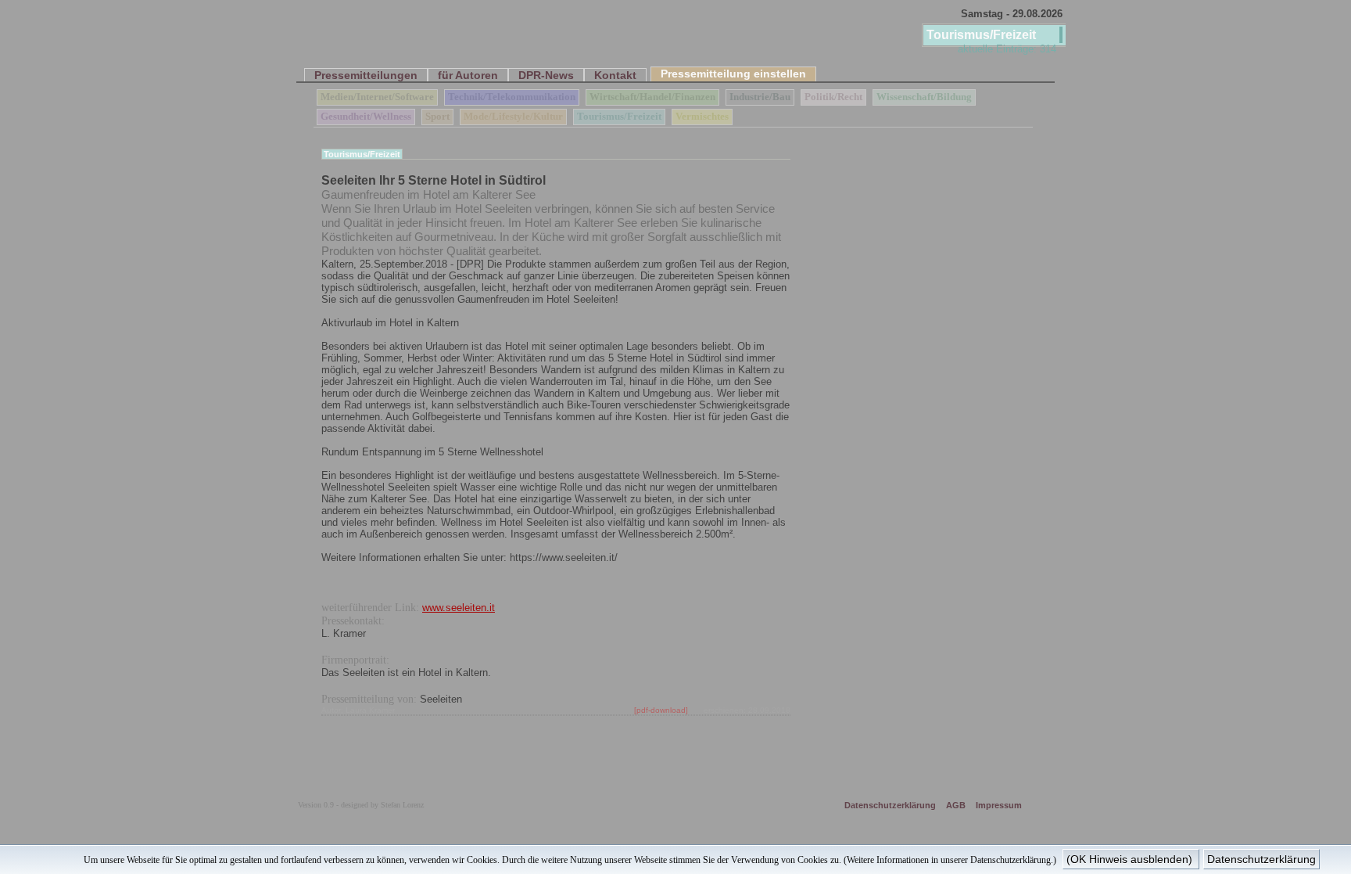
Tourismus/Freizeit (619, 116)
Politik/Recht (833, 97)
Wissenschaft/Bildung (924, 97)
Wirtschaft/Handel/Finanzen (652, 97)
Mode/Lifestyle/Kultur (513, 116)
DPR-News (546, 75)
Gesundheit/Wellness (366, 116)
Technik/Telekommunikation (511, 97)
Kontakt (615, 75)
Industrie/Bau (759, 97)
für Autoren (468, 75)
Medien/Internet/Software (377, 97)
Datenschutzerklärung (890, 805)
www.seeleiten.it (458, 607)
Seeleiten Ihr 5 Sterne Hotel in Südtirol (433, 180)
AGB (956, 805)
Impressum (999, 805)
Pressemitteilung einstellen (733, 73)
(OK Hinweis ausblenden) (1130, 859)
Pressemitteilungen (365, 75)
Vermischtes (702, 116)
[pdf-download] (661, 710)
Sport (437, 116)
